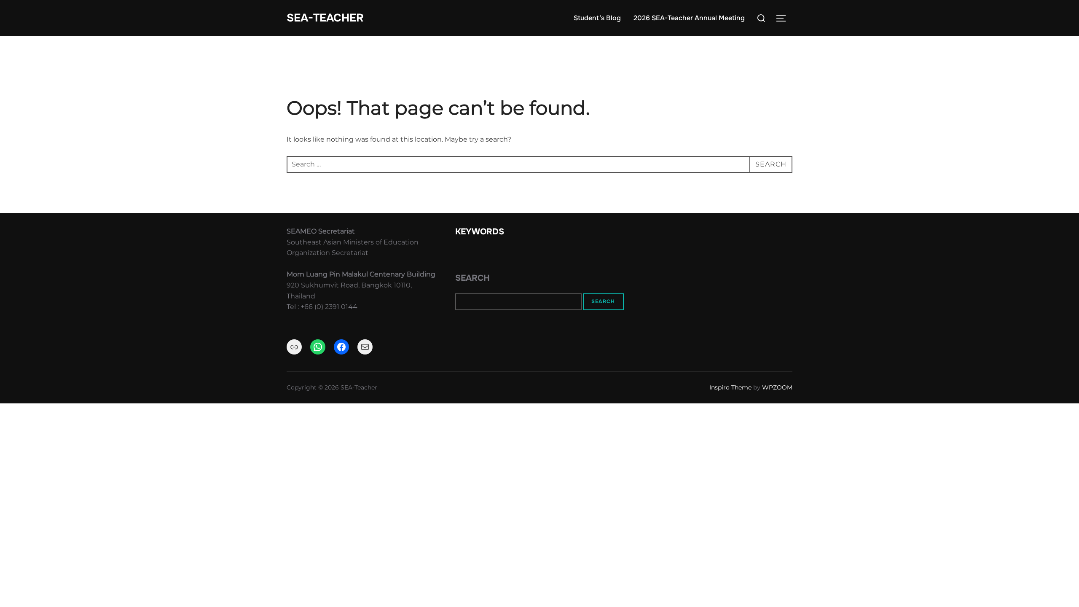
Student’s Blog (597, 17)
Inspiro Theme (730, 387)
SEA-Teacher (325, 18)
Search (472, 278)
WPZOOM (777, 387)
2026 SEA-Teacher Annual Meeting (689, 17)
